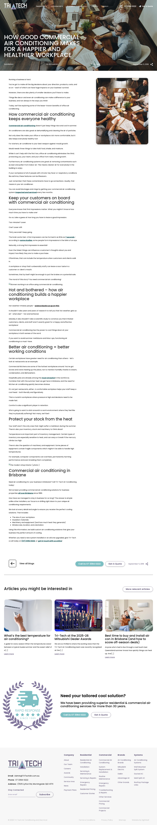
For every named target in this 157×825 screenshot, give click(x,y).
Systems (82, 6)
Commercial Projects (104, 809)
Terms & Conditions (87, 820)
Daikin (120, 774)
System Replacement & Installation (105, 769)
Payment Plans (70, 790)
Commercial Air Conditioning (105, 761)
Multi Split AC (139, 778)
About (94, 6)
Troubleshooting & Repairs (106, 791)
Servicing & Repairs (88, 778)
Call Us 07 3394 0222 (89, 563)
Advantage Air (124, 778)
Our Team (68, 764)
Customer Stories (87, 793)
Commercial (56, 6)
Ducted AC (138, 774)
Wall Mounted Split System (140, 768)
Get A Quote (115, 563)
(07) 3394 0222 (28, 541)
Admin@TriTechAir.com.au (26, 775)
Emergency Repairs (85, 783)
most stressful (48, 378)
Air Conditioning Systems (140, 761)
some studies (26, 240)
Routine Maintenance (104, 777)
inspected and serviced (26, 192)
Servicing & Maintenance (85, 772)
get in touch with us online (50, 541)
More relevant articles (138, 589)
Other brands (123, 782)
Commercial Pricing (104, 802)
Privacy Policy (107, 820)
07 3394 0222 (21, 780)
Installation (84, 767)
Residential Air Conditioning (86, 761)
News (66, 786)
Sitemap (122, 820)
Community (69, 777)
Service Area (69, 781)
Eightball (145, 820)
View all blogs (26, 563)
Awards (67, 773)
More (104, 6)
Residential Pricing (87, 789)
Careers (67, 768)
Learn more (9, 654)
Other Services (105, 797)
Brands (70, 6)
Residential (40, 6)
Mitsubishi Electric (122, 768)
